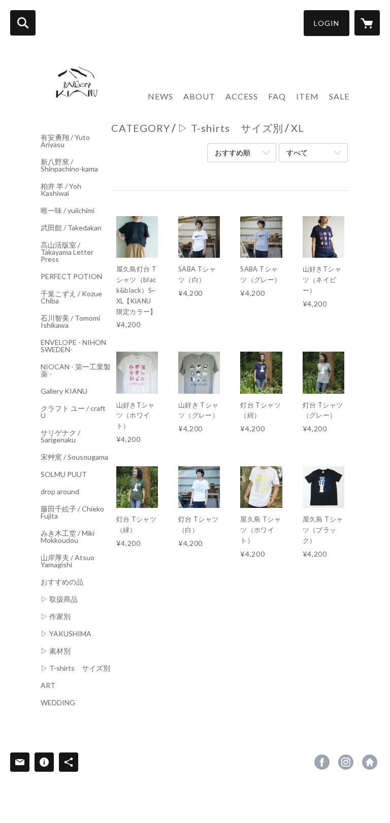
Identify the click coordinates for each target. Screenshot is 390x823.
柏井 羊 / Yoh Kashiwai (61, 190)
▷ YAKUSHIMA (66, 633)
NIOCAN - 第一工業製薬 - (76, 370)
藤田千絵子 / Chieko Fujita (72, 512)
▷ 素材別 (56, 651)
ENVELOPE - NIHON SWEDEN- (73, 346)
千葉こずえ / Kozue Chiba (71, 297)
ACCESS (241, 96)
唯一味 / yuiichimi (67, 210)
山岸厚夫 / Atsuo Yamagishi (67, 561)
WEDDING (58, 702)
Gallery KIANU (64, 391)
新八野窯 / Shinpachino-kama (69, 165)
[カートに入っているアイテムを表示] (367, 23)
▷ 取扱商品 (59, 599)
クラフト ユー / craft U (73, 412)
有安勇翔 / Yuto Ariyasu (65, 141)
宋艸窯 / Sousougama (74, 457)
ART (48, 685)
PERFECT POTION (71, 276)
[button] (326, 23)
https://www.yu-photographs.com (369, 762)
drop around (60, 491)
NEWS (160, 96)
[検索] (23, 23)
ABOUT (199, 96)
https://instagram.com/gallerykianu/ (345, 762)
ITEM (307, 96)
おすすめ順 (232, 152)
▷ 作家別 (56, 616)
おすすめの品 (62, 582)
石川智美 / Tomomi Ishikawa (70, 322)
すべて (297, 152)
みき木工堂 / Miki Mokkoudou (67, 537)
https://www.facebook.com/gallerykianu (322, 762)
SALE (339, 96)
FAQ (277, 96)
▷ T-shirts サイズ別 (75, 668)
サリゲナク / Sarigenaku (60, 436)
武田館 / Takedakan (71, 227)
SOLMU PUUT (64, 474)
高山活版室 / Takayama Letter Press (67, 252)
